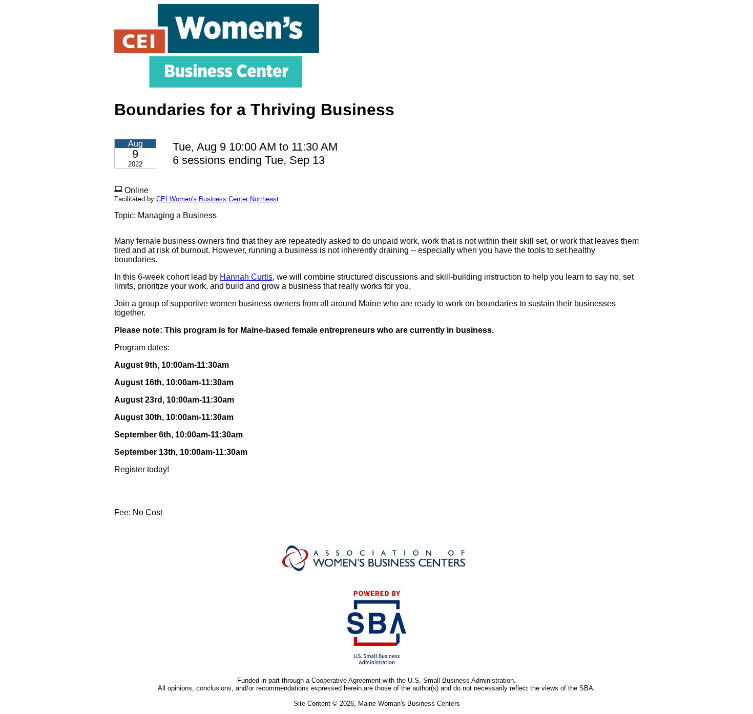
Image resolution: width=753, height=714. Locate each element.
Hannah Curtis (246, 276)
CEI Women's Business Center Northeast (217, 199)
